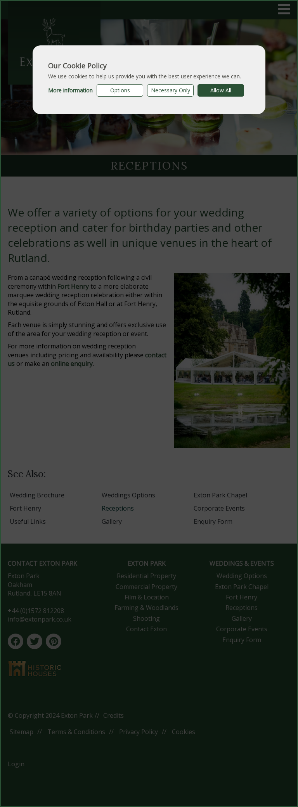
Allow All (220, 90)
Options (120, 90)
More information (70, 90)
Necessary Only (170, 90)
